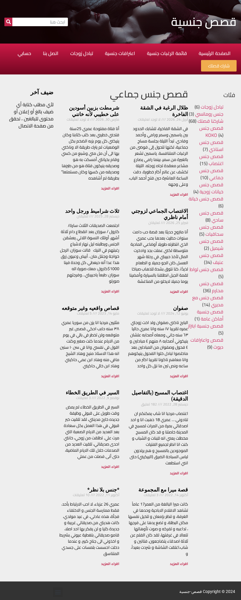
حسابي (24, 53)
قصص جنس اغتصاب (211, 160)
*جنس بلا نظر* (103, 489)
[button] (58, 592)
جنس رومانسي (209, 113)
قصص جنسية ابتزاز (205, 325)
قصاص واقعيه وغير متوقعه (90, 308)
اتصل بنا (50, 53)
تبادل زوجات (81, 53)
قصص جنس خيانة (206, 198)
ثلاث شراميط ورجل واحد (92, 211)
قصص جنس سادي (211, 216)
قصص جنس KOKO (211, 131)
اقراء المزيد (179, 194)
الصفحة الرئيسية (215, 53)
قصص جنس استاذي (211, 146)
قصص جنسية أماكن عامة (210, 315)
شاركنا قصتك (210, 121)
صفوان (180, 308)
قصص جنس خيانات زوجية (211, 188)
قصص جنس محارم (211, 287)
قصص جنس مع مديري (207, 301)
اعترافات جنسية (120, 53)
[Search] (8, 22)
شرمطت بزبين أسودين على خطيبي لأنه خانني (94, 110)
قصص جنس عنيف (211, 259)
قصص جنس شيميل (211, 244)
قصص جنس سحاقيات (211, 230)
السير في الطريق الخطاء (92, 392)
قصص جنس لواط (206, 269)
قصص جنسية (204, 22)
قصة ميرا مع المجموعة (163, 489)
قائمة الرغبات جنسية (167, 53)
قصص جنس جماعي (211, 174)
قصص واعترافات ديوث (206, 343)
